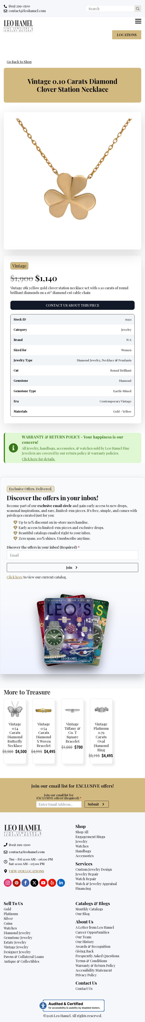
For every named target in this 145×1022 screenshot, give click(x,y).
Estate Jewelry (15, 942)
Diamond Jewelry (17, 933)
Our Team (83, 937)
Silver (8, 918)
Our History (85, 941)
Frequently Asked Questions (97, 956)
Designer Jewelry (17, 952)
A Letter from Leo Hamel (95, 927)
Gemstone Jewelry (18, 937)
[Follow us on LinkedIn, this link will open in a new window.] (61, 883)
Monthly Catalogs (89, 909)
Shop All (82, 832)
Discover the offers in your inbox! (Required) (43, 547)
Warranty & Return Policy (95, 965)
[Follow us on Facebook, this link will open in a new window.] (25, 883)
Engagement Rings (90, 836)
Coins (8, 923)
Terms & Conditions (91, 961)
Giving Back (85, 951)
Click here (15, 577)
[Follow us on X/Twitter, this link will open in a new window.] (34, 883)
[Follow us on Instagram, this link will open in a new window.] (8, 883)
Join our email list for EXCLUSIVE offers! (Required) (58, 797)
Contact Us (84, 988)
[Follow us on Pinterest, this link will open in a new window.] (17, 883)
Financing (83, 888)
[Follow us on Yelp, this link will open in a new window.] (52, 883)
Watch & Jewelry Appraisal (96, 883)
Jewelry (81, 841)
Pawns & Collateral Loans (24, 956)
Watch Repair (86, 879)
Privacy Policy (86, 975)
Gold (7, 909)
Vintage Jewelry (16, 947)
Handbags (83, 851)
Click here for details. (38, 459)
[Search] (137, 8)
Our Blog (83, 913)
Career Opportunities (92, 932)
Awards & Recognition (93, 946)
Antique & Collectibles (21, 961)
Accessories (85, 855)
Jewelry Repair (87, 874)
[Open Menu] (138, 21)
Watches (82, 846)
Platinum (11, 913)
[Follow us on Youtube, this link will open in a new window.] (43, 883)
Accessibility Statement (94, 970)
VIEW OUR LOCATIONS (26, 871)
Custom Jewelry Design (94, 869)
